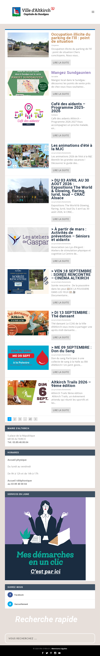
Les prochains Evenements (61, 153)
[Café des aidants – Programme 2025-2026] (28, 114)
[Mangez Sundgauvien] (28, 83)
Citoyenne (55, 45)
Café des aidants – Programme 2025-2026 (68, 107)
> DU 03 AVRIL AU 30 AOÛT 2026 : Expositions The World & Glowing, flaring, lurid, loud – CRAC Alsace (71, 189)
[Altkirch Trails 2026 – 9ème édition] (28, 392)
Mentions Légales (59, 648)
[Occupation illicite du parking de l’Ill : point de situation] (28, 45)
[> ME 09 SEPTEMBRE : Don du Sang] (28, 358)
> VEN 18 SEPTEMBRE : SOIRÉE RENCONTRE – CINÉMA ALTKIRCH (71, 274)
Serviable (54, 76)
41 (30, 419)
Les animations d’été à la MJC (71, 147)
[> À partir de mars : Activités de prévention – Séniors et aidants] (28, 239)
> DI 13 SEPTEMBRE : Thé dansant (70, 314)
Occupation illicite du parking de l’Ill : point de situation (70, 38)
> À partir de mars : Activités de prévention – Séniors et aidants (70, 234)
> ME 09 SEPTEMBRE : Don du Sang (71, 349)
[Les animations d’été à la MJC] (28, 156)
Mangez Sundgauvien (71, 72)
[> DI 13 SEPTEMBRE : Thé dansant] (28, 323)
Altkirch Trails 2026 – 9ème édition (71, 384)
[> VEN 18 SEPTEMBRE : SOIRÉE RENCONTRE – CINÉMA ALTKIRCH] (28, 281)
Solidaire (54, 115)
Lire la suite (61, 62)
